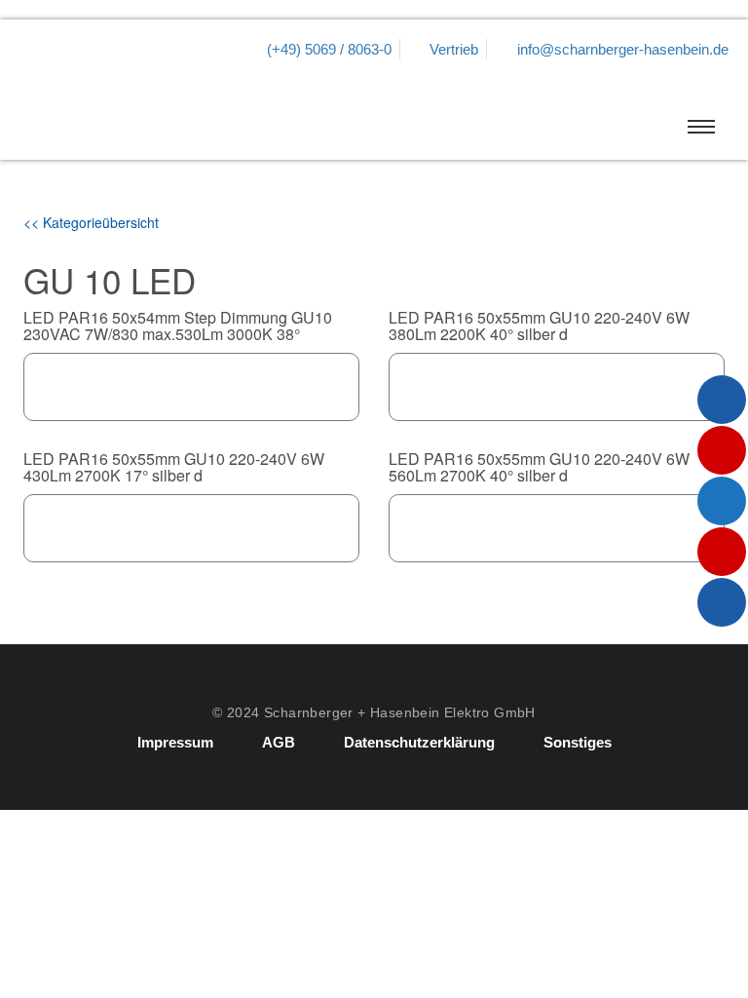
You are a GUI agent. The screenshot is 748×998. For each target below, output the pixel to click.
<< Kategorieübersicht (91, 222)
